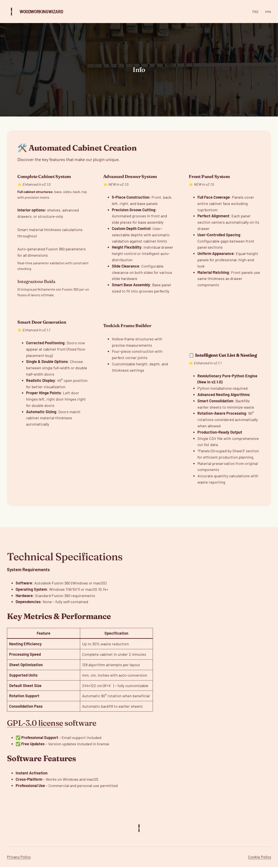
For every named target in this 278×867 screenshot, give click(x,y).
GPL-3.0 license (35, 723)
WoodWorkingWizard (41, 11)
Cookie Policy (259, 856)
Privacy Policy (19, 856)
